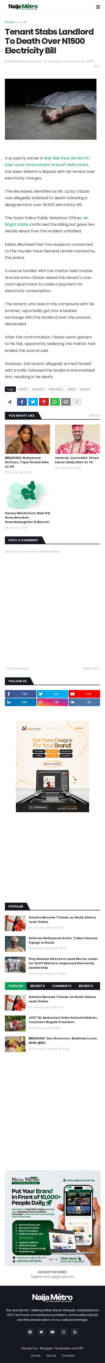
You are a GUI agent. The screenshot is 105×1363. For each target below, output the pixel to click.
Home (10, 22)
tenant (85, 389)
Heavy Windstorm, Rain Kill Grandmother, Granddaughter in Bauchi (27, 517)
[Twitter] (33, 402)
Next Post (90, 668)
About (51, 1355)
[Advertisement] (41, 864)
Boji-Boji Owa (56, 158)
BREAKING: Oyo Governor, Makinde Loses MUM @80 (63, 1040)
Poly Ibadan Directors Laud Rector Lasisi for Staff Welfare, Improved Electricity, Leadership (63, 963)
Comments (61, 986)
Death (22, 22)
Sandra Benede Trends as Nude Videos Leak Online (62, 919)
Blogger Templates (55, 1348)
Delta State (77, 165)
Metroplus (56, 389)
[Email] (66, 402)
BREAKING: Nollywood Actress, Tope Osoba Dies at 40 (27, 462)
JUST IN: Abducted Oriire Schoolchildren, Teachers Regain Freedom (63, 1020)
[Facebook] (22, 402)
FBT (81, 1348)
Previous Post (18, 668)
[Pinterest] (44, 402)
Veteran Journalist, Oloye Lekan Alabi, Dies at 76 (77, 460)
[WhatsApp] (55, 402)
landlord (38, 389)
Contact (68, 1355)
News (71, 389)
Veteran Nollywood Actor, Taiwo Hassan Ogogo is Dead (63, 940)
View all (94, 415)
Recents (37, 986)
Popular (16, 986)
